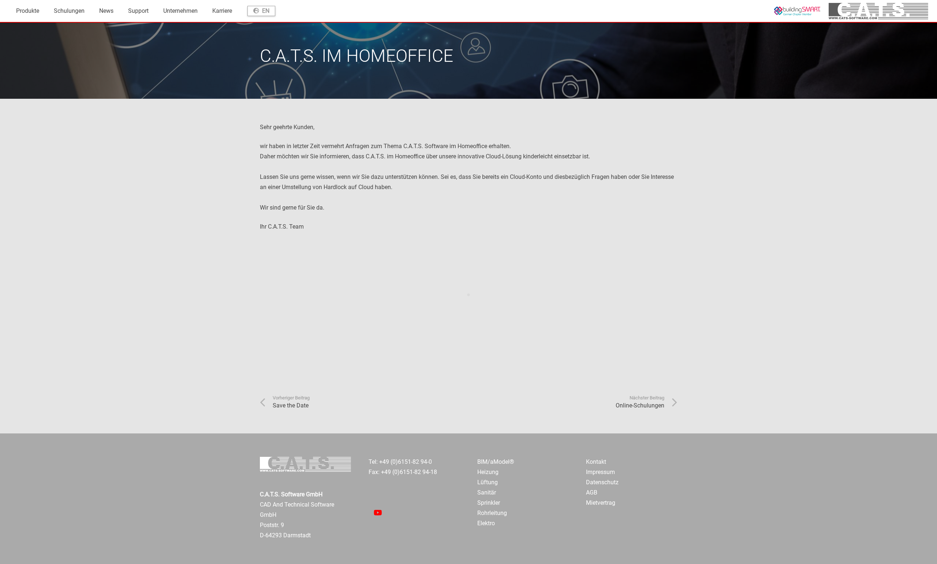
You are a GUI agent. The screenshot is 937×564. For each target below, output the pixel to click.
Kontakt (596, 461)
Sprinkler (488, 502)
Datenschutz (602, 482)
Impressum (600, 472)
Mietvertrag (600, 502)
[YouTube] (378, 513)
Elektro (486, 523)
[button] (42, 11)
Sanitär (486, 492)
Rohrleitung (492, 513)
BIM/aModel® (495, 461)
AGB (591, 492)
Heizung (488, 472)
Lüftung (487, 482)
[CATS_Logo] (878, 11)
